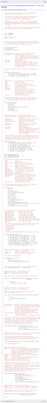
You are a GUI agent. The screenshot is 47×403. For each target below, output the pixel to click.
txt (42, 401)
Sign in (44, 1)
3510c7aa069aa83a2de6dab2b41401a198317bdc (23, 5)
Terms (13, 401)
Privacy (10, 401)
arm (6, 5)
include (38, 5)
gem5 (2, 5)
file (25, 9)
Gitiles (7, 401)
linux (9, 5)
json (45, 401)
